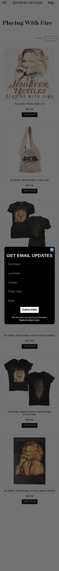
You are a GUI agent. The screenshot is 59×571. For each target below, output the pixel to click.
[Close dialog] (51, 249)
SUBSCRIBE (29, 309)
